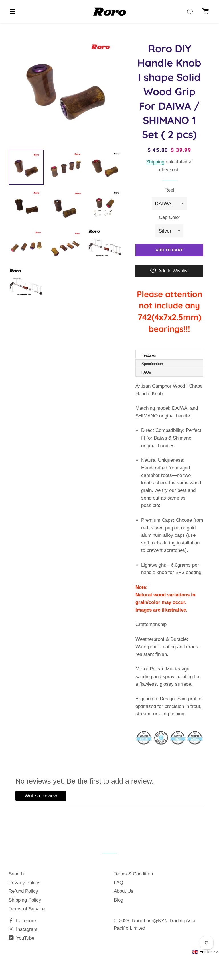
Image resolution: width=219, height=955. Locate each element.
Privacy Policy (24, 882)
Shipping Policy (25, 900)
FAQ (118, 882)
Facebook (26, 920)
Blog (118, 900)
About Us (123, 891)
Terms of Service (27, 909)
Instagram (26, 929)
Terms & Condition (133, 874)
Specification (152, 364)
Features (148, 355)
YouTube (24, 938)
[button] (205, 952)
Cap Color (169, 217)
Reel (169, 190)
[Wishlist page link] (190, 12)
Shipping (155, 162)
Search (16, 874)
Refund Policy (23, 891)
